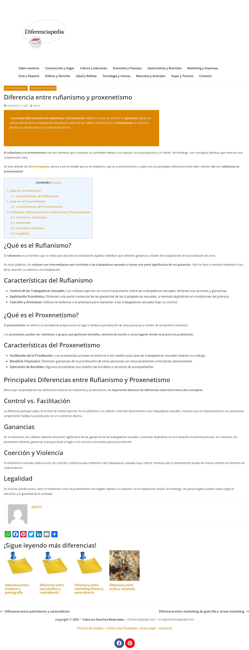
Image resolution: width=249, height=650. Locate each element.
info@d (163, 619)
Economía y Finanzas (127, 68)
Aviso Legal (148, 628)
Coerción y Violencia (27, 228)
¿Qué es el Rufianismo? (24, 190)
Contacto (205, 76)
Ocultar (55, 182)
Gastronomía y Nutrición (164, 68)
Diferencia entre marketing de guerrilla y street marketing (201, 611)
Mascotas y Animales (150, 76)
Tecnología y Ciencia (116, 76)
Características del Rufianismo (34, 196)
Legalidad (20, 233)
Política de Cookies (90, 628)
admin (36, 105)
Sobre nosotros (28, 68)
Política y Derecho (57, 76)
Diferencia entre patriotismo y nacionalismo (37, 611)
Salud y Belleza (86, 76)
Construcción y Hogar (59, 68)
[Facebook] (119, 643)
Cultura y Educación (93, 68)
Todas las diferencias (43, 88)
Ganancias (20, 222)
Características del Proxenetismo (37, 206)
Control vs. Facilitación (29, 217)
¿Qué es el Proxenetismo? (26, 201)
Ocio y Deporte (28, 76)
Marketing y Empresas (202, 68)
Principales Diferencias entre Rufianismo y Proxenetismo (48, 212)
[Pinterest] (130, 643)
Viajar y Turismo (182, 76)
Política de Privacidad (122, 628)
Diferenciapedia (38, 166)
